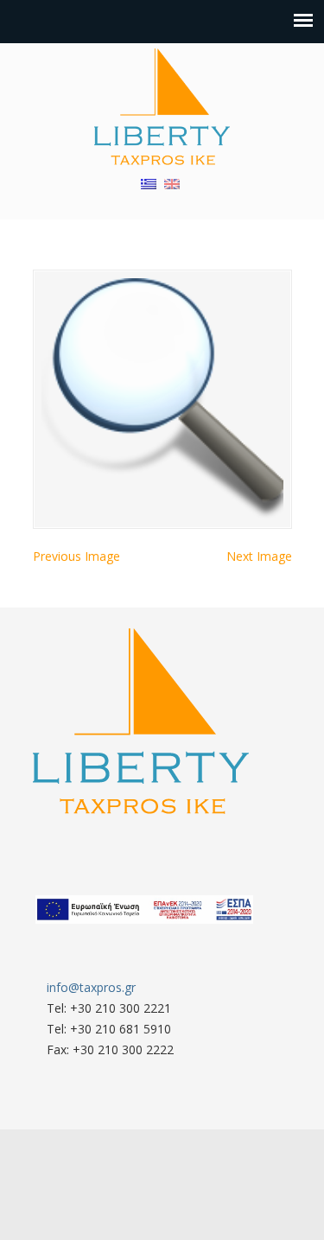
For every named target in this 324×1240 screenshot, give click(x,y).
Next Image (259, 556)
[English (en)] (172, 183)
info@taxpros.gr (91, 987)
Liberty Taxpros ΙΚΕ (162, 113)
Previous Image (76, 556)
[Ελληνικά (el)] (148, 183)
